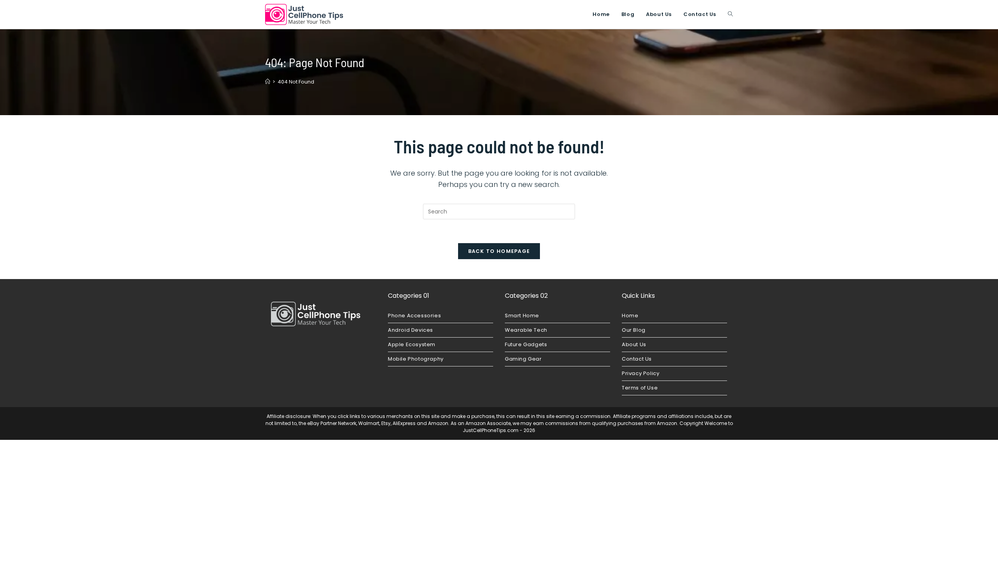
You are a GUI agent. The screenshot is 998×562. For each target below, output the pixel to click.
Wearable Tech (526, 330)
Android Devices (410, 330)
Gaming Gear (523, 359)
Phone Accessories (414, 315)
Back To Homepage (499, 251)
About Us (634, 344)
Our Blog (634, 330)
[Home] (267, 81)
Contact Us (637, 359)
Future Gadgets (526, 344)
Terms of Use (640, 387)
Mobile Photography (416, 359)
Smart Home (522, 315)
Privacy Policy (640, 373)
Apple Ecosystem (411, 344)
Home (630, 315)
